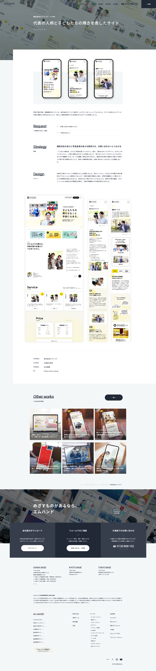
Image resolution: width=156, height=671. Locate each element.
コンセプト (75, 4)
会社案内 (115, 4)
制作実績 (108, 4)
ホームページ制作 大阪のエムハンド (89, 484)
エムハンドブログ (115, 633)
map (34, 584)
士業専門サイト (37, 629)
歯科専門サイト (37, 632)
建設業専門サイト (38, 639)
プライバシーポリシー (116, 637)
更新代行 (93, 641)
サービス (92, 614)
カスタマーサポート (96, 643)
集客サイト (94, 620)
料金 (74, 625)
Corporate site (37, 619)
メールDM (93, 638)
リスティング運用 (95, 627)
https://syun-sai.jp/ (39, 29)
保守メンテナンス (95, 646)
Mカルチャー (113, 622)
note (107, 659)
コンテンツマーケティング (97, 633)
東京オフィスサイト (38, 623)
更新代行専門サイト (38, 626)
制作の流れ (76, 614)
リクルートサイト (95, 622)
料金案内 (100, 4)
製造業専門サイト (38, 642)
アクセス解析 (94, 635)
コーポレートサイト (96, 617)
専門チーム (84, 4)
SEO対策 (93, 630)
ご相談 (149, 4)
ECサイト (93, 625)
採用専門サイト (37, 636)
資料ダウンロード (115, 625)
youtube (121, 659)
